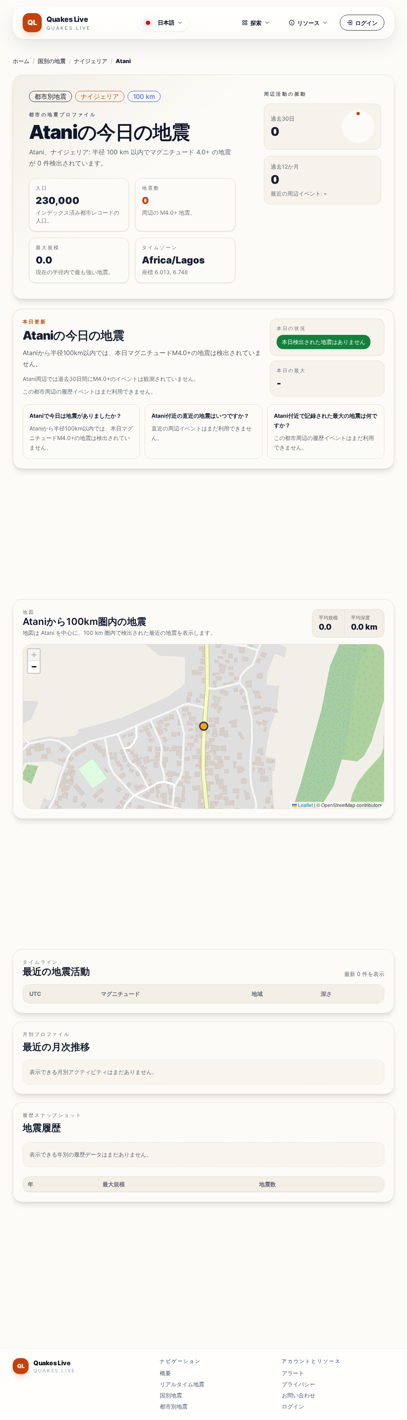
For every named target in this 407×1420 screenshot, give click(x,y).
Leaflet (305, 804)
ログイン (366, 22)
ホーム (21, 61)
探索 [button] (256, 22)
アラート (293, 1373)
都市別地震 (50, 96)
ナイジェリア (90, 61)
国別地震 (171, 1395)
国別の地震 (52, 61)
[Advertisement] (203, 534)
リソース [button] (308, 22)
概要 (165, 1373)
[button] (34, 655)
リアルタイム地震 (182, 1384)
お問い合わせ (298, 1395)
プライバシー (298, 1384)
